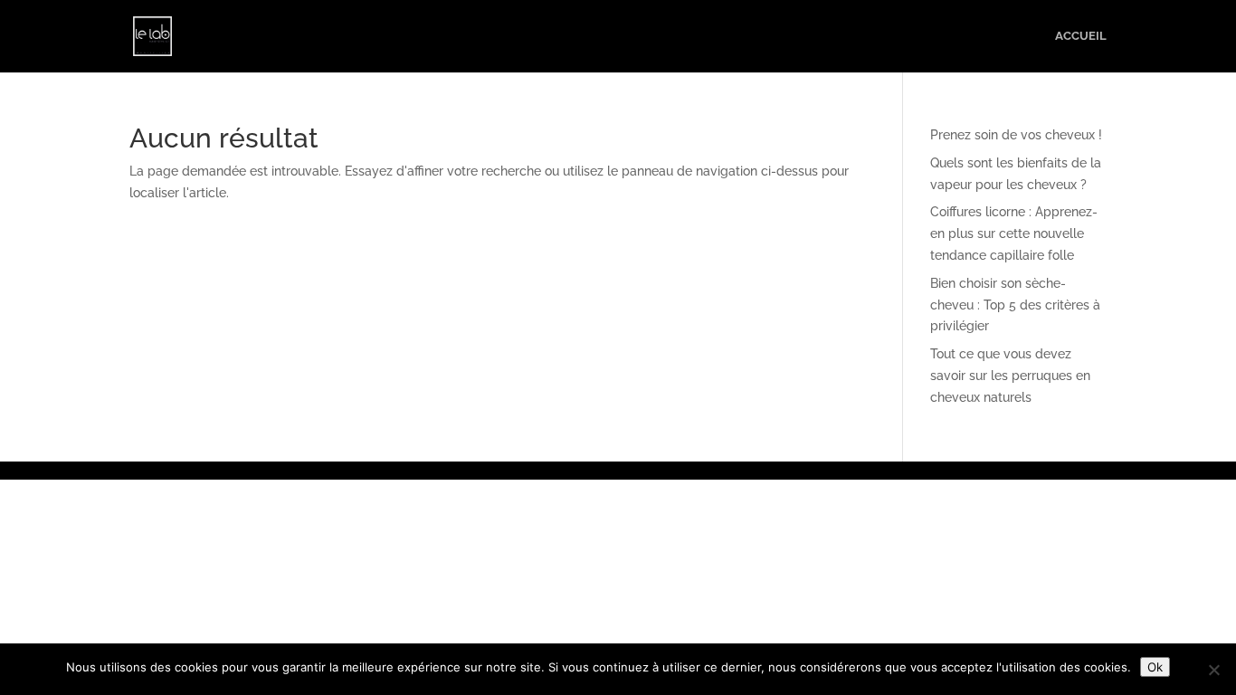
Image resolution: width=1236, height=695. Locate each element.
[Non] (1213, 670)
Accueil (1081, 36)
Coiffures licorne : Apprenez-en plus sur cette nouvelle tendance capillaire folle (1014, 233)
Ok (1155, 667)
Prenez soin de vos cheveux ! (1016, 135)
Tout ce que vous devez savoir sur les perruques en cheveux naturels (1010, 376)
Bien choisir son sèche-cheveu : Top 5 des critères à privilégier (1015, 305)
